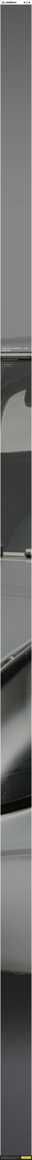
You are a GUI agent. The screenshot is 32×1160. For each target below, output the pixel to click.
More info (17, 1158)
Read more (7, 364)
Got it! (26, 1157)
